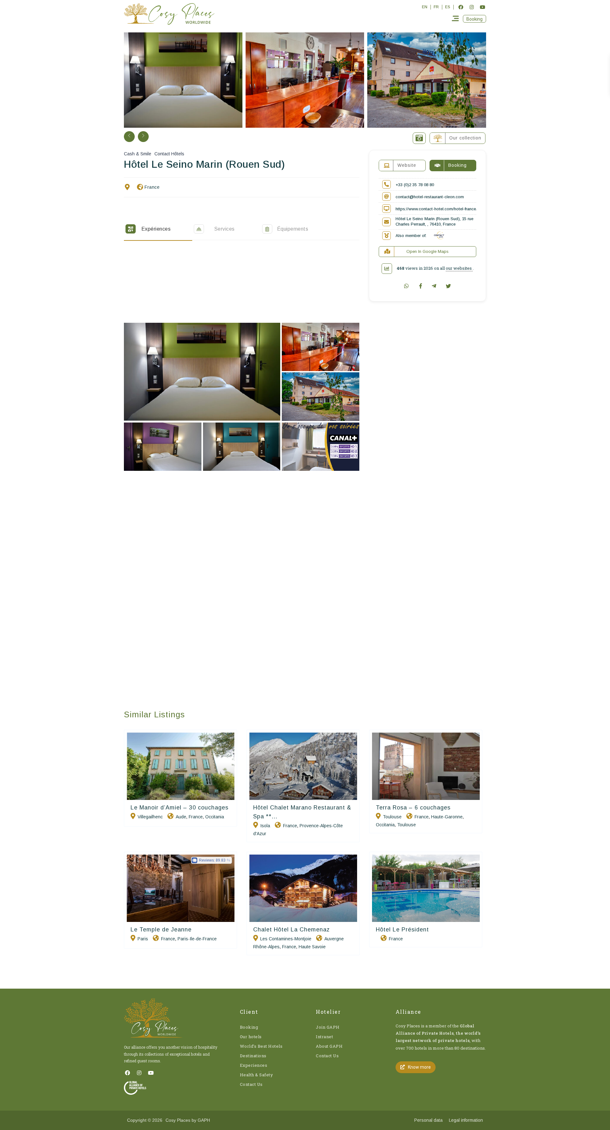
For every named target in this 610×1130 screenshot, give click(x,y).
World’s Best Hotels (261, 1046)
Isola (265, 825)
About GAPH (329, 1046)
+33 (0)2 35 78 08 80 (415, 185)
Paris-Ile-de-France (197, 938)
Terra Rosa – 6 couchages (413, 807)
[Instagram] (471, 7)
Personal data (428, 1120)
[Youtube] (482, 7)
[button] (474, 19)
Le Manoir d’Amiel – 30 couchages (179, 807)
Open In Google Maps (427, 251)
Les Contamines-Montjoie (285, 938)
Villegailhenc (150, 816)
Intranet (324, 1036)
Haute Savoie (312, 946)
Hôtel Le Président (402, 929)
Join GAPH (328, 1027)
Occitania (214, 816)
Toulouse (392, 816)
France (152, 187)
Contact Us (251, 1084)
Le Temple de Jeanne (161, 929)
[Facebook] (460, 7)
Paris (143, 938)
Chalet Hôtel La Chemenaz (291, 929)
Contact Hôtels (169, 153)
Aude (181, 816)
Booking (249, 1027)
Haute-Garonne (447, 816)
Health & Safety (256, 1075)
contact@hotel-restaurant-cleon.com (430, 197)
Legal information (466, 1120)
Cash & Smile (137, 153)
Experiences (254, 1065)
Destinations (253, 1056)
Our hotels (251, 1036)
